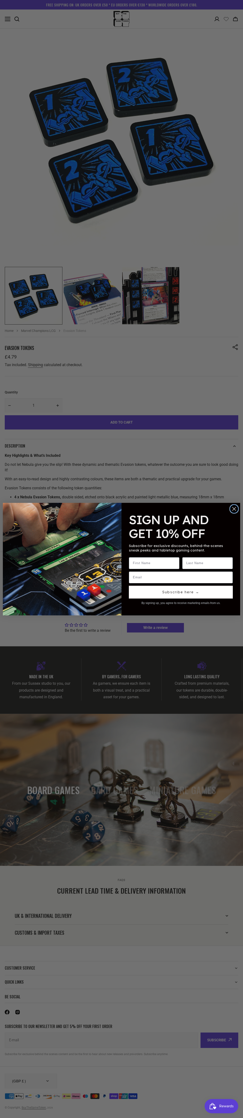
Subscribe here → (180, 592)
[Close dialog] (234, 509)
